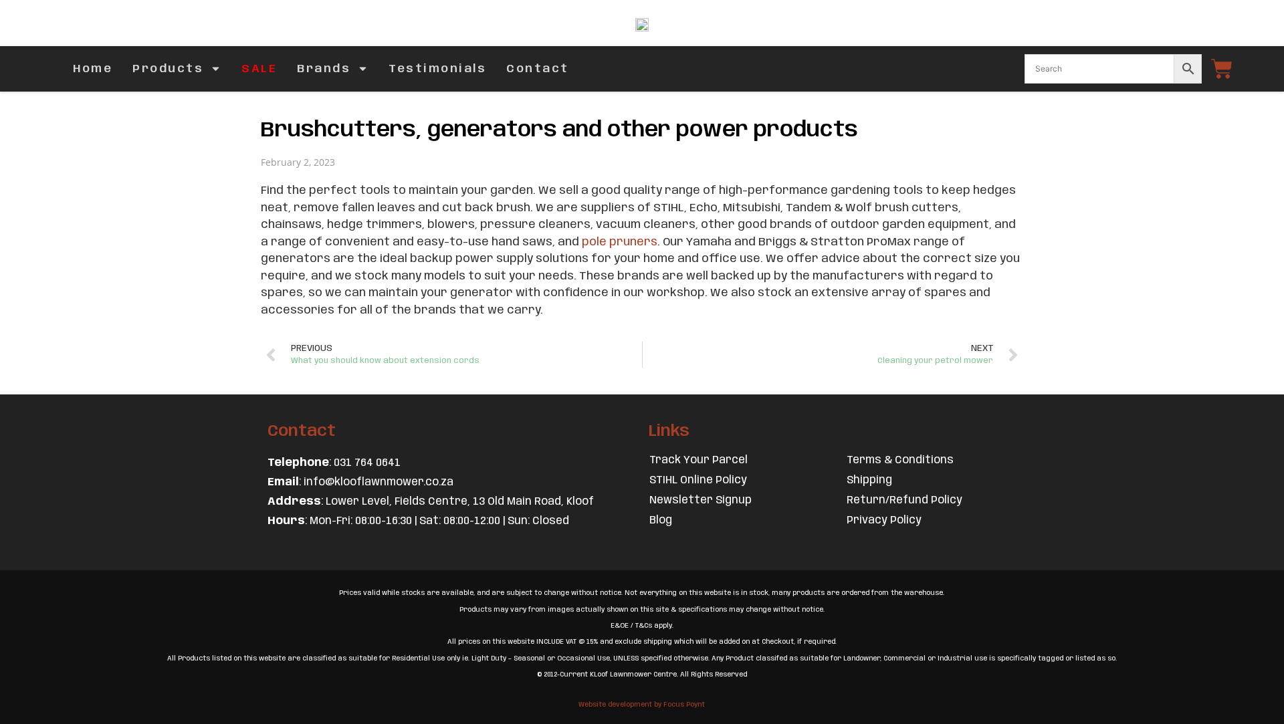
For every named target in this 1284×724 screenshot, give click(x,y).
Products (167, 69)
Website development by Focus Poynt (641, 704)
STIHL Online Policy (698, 480)
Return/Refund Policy (904, 500)
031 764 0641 (367, 463)
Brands (323, 69)
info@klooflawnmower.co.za (378, 482)
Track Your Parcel (698, 460)
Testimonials (437, 69)
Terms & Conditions (900, 460)
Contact (537, 69)
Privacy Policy (884, 520)
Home (92, 69)
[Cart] (1222, 69)
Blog (660, 520)
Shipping (869, 480)
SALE (259, 69)
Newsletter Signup (700, 500)
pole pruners (619, 242)
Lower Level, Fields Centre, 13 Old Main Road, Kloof (460, 501)
